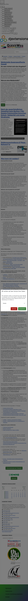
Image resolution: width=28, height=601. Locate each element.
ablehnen (14, 308)
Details (4, 303)
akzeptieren (22, 308)
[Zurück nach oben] (26, 599)
